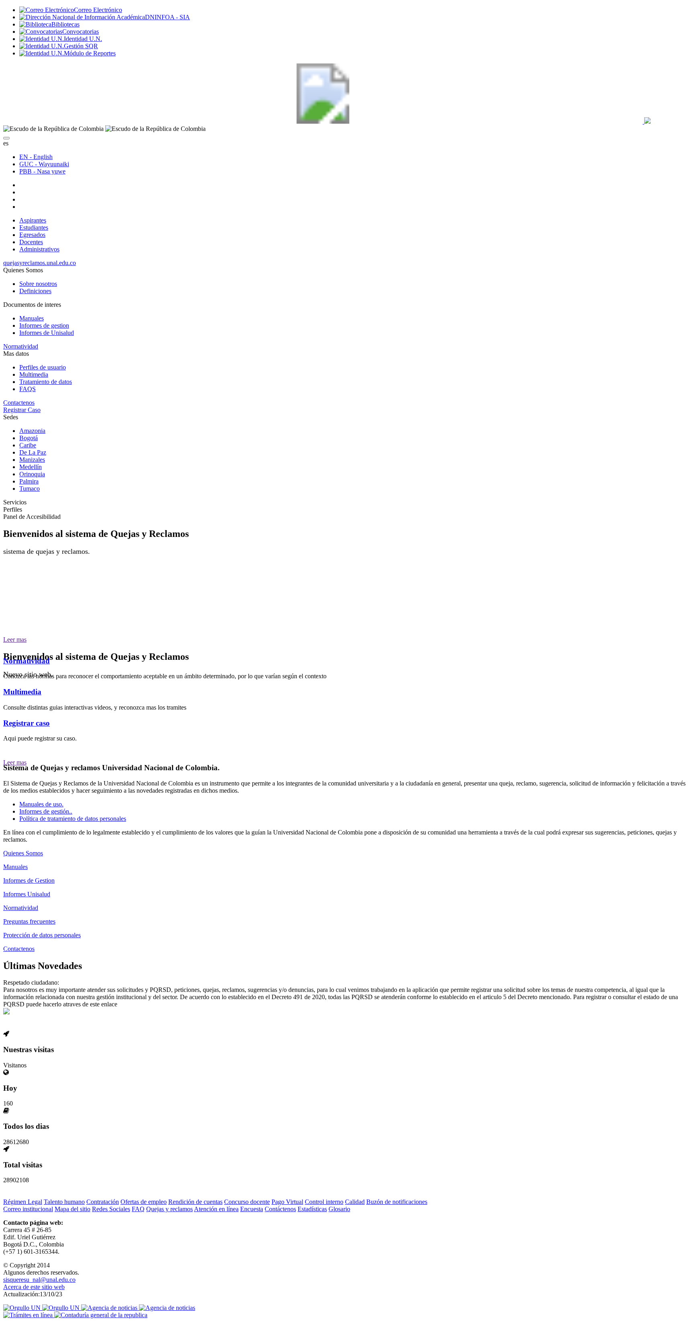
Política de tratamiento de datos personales (72, 818)
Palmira (29, 481)
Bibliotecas (65, 24)
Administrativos (39, 249)
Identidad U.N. (83, 38)
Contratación (102, 1201)
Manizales (32, 459)
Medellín (30, 466)
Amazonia (32, 430)
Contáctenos (280, 1209)
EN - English (36, 156)
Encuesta (251, 1209)
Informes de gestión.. (45, 811)
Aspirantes (32, 220)
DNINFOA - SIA (167, 17)
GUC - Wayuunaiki (44, 164)
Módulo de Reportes (90, 53)
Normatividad (20, 346)
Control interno (324, 1201)
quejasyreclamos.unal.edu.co (39, 262)
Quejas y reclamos (169, 1209)
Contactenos (19, 402)
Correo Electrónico (98, 9)
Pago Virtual (287, 1201)
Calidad (355, 1201)
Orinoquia (32, 474)
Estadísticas (312, 1209)
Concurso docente (247, 1201)
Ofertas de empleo (143, 1201)
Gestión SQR (81, 46)
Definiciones (35, 291)
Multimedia (33, 374)
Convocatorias (80, 31)
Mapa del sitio (72, 1209)
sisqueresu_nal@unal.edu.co (39, 1279)
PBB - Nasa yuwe (42, 171)
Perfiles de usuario (42, 367)
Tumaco (29, 488)
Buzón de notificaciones (396, 1201)
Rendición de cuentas (195, 1201)
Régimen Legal (22, 1201)
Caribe (27, 445)
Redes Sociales (111, 1209)
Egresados (32, 234)
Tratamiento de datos (45, 381)
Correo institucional (28, 1209)
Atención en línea (216, 1209)
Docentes (31, 242)
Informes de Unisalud (46, 332)
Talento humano (64, 1201)
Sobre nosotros (38, 283)
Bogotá (28, 438)
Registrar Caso (22, 409)
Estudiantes (33, 227)
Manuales (31, 318)
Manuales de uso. (41, 804)
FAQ (138, 1209)
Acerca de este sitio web (34, 1286)
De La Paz (32, 452)
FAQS (27, 389)
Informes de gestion (44, 325)
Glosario (339, 1209)
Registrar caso (26, 723)
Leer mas (15, 639)
